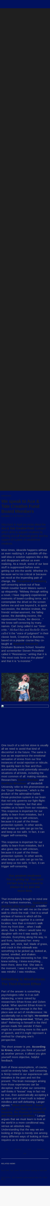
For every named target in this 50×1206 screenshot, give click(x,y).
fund (29, 1149)
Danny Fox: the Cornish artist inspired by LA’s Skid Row (24, 1178)
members (40, 1149)
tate (25, 1153)
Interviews (6, 496)
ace (6, 1149)
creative (17, 1149)
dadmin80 (5, 516)
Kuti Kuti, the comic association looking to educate (24, 1170)
